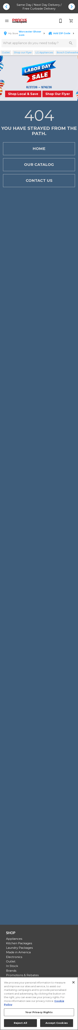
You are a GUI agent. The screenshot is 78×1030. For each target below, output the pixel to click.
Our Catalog (39, 164)
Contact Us (39, 180)
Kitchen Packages (19, 943)
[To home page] (19, 20)
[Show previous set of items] (6, 6)
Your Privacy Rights (38, 1012)
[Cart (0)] (71, 20)
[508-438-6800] (60, 20)
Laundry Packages (19, 947)
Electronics (14, 957)
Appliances (14, 938)
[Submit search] (71, 43)
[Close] (73, 982)
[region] (39, 1003)
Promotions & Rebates (22, 975)
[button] (6, 20)
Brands (11, 970)
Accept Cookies (56, 1022)
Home (39, 148)
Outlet (10, 961)
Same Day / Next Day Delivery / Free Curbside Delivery (39, 6)
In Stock (12, 966)
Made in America (18, 952)
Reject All (20, 1022)
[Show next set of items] (71, 6)
